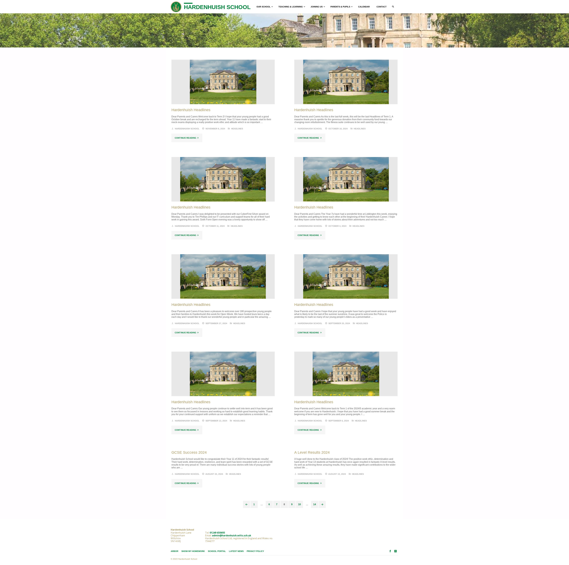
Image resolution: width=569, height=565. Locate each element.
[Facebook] (390, 551)
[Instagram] (395, 551)
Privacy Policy (255, 551)
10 (299, 504)
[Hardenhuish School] (176, 6)
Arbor (174, 551)
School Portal (217, 551)
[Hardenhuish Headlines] (223, 82)
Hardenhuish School (217, 7)
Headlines (237, 128)
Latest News (236, 551)
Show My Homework (193, 551)
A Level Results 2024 (312, 452)
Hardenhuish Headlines (190, 110)
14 (314, 504)
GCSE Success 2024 (189, 452)
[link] (393, 6)
